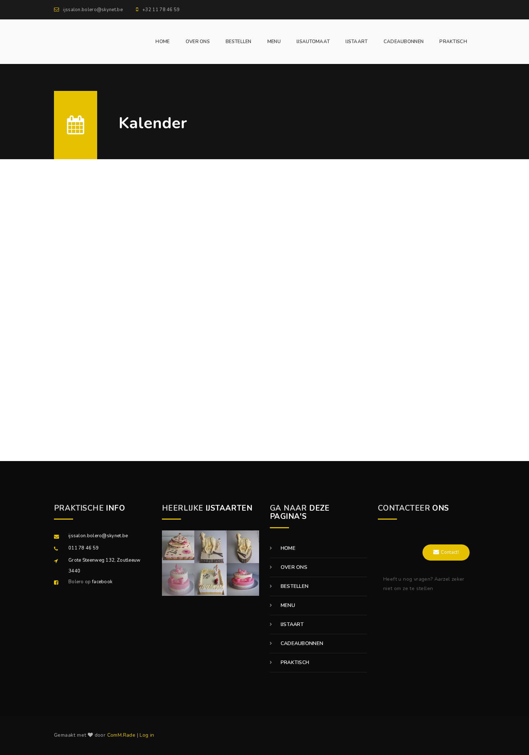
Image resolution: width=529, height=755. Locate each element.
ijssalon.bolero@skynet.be (98, 536)
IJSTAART (356, 41)
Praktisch (294, 662)
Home (287, 548)
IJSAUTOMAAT (313, 41)
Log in (147, 735)
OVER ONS (198, 41)
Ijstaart (291, 624)
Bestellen (293, 586)
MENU (274, 41)
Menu (287, 605)
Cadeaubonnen (301, 643)
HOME (162, 41)
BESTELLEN (239, 41)
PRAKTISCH (453, 41)
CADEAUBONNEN (404, 41)
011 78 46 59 (83, 548)
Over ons (293, 567)
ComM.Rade (121, 735)
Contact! (450, 552)
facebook (102, 582)
